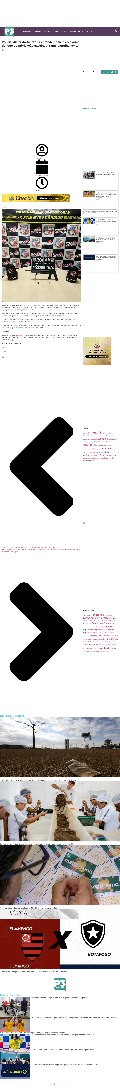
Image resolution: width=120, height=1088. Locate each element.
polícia (103, 452)
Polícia (73, 31)
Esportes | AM (89, 632)
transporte (87, 460)
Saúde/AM (93, 644)
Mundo (94, 639)
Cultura (108, 436)
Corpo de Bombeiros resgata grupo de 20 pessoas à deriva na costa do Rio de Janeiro (106, 258)
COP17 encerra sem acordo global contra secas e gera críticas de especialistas (105, 239)
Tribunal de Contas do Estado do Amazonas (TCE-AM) (96, 651)
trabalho (112, 458)
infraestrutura (98, 445)
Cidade (85, 436)
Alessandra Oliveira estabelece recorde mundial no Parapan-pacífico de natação (106, 221)
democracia (86, 439)
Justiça (105, 635)
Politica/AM (100, 639)
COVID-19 (99, 436)
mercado (85, 452)
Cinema (90, 620)
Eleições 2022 (100, 627)
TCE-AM (114, 648)
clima (90, 436)
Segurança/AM (107, 644)
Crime (104, 436)
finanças (103, 442)
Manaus (107, 448)
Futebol (108, 442)
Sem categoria (91, 648)
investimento (86, 449)
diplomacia (94, 439)
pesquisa (97, 452)
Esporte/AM (88, 630)
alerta (84, 433)
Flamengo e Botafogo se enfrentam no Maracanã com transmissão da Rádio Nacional (33, 972)
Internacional (95, 636)
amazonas (91, 433)
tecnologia (104, 458)
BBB (104, 618)
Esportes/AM (108, 630)
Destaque (87, 623)
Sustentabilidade (94, 458)
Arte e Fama (108, 615)
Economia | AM (86, 627)
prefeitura (87, 455)
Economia (37, 31)
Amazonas (27, 31)
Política (108, 452)
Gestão (114, 442)
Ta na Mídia (103, 648)
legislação (99, 449)
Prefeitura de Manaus (109, 642)
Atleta (97, 433)
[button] (116, 31)
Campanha (110, 433)
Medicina (114, 449)
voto (92, 460)
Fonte (4, 352)
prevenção (95, 455)
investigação (107, 445)
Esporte (47, 31)
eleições (86, 442)
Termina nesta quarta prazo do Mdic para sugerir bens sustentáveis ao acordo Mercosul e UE (36, 844)
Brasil (103, 432)
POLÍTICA (64, 31)
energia (92, 442)
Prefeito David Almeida (96, 642)
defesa (113, 436)
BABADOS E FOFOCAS (92, 618)
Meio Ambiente (87, 639)
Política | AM (86, 642)
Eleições (93, 627)
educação (113, 439)
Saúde (56, 31)
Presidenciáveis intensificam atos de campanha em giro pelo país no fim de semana (32, 1032)
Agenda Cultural (87, 615)
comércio (95, 436)
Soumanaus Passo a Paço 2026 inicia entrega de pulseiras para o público (60, 998)
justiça (93, 449)
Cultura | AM (111, 620)
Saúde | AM (99, 644)
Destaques (97, 623)
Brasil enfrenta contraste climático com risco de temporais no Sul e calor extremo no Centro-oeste (38, 780)
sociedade (86, 458)
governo (87, 444)
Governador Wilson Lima (102, 632)
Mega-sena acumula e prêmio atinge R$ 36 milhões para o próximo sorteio (28, 908)
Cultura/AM (104, 620)
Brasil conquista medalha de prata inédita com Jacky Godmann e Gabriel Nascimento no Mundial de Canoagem (75, 1018)
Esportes (98, 630)
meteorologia (91, 452)
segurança (111, 455)
